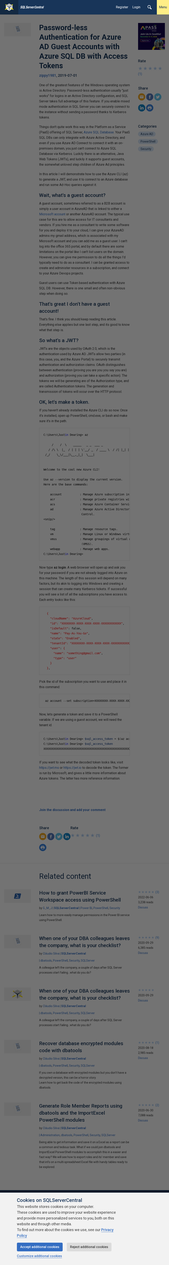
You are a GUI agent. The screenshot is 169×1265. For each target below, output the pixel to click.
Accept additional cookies (39, 1247)
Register (122, 7)
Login (136, 7)
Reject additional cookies (89, 1247)
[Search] (149, 7)
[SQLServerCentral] (9, 7)
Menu (163, 7)
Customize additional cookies (39, 1256)
